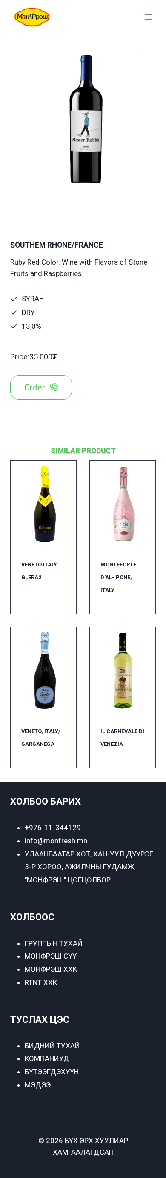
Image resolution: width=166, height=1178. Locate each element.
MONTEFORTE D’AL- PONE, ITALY (118, 577)
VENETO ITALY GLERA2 (39, 570)
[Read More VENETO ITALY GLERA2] (43, 504)
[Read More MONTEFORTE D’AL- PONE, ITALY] (122, 504)
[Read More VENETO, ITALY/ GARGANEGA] (43, 670)
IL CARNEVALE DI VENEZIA (122, 737)
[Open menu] (148, 16)
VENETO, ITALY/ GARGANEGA (40, 737)
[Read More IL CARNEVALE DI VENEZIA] (122, 670)
